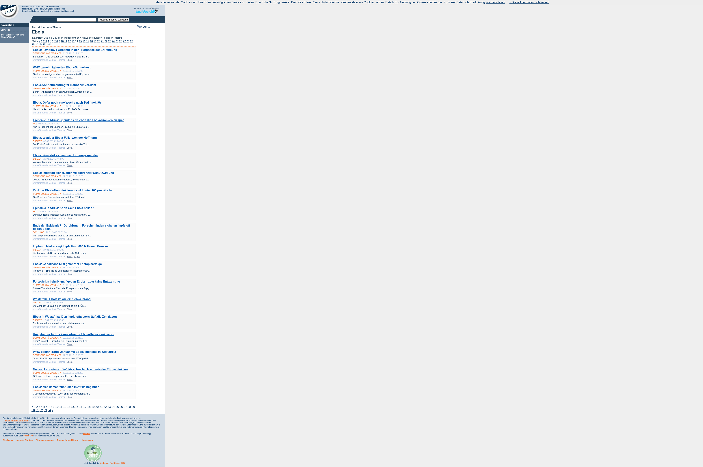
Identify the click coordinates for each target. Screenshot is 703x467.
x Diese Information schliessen (529, 2)
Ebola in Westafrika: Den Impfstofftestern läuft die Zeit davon (75, 316)
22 (106, 41)
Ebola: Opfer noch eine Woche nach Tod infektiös (67, 102)
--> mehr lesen (495, 2)
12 (69, 41)
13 (73, 41)
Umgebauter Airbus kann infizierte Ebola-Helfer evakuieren (73, 334)
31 (37, 44)
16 (84, 41)
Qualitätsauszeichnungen (15, 420)
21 (102, 41)
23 (109, 41)
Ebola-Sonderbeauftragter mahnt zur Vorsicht (64, 85)
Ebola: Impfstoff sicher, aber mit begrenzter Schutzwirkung (73, 172)
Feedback (28, 436)
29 (131, 41)
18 (91, 41)
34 (48, 44)
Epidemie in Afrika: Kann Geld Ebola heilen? (63, 208)
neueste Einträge (24, 440)
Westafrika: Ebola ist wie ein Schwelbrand (62, 299)
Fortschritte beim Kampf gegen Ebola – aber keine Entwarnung (76, 281)
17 (87, 41)
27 (124, 41)
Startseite (5, 30)
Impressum (87, 440)
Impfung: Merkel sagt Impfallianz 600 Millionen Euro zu (70, 246)
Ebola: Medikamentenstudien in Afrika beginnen (66, 386)
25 (117, 41)
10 (62, 41)
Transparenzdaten (45, 440)
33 (44, 44)
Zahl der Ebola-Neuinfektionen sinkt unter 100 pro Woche (72, 190)
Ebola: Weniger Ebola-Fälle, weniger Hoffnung (65, 137)
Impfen (77, 256)
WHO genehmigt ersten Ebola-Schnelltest (61, 67)
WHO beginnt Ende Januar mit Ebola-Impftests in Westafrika (74, 351)
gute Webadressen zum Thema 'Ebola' (12, 36)
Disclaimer (8, 440)
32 (41, 44)
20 (98, 41)
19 (95, 41)
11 (65, 41)
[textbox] (76, 20)
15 (80, 41)
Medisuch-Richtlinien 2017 (112, 463)
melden (86, 433)
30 (33, 44)
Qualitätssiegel (67, 11)
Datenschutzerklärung (68, 440)
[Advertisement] (150, 83)
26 (120, 41)
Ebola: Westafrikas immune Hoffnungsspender (65, 155)
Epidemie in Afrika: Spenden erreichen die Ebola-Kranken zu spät (78, 120)
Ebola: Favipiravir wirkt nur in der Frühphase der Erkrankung (75, 49)
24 (113, 41)
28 (128, 41)
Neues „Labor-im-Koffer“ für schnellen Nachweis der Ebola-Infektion (80, 369)
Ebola (69, 60)
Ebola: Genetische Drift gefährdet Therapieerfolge (67, 264)
